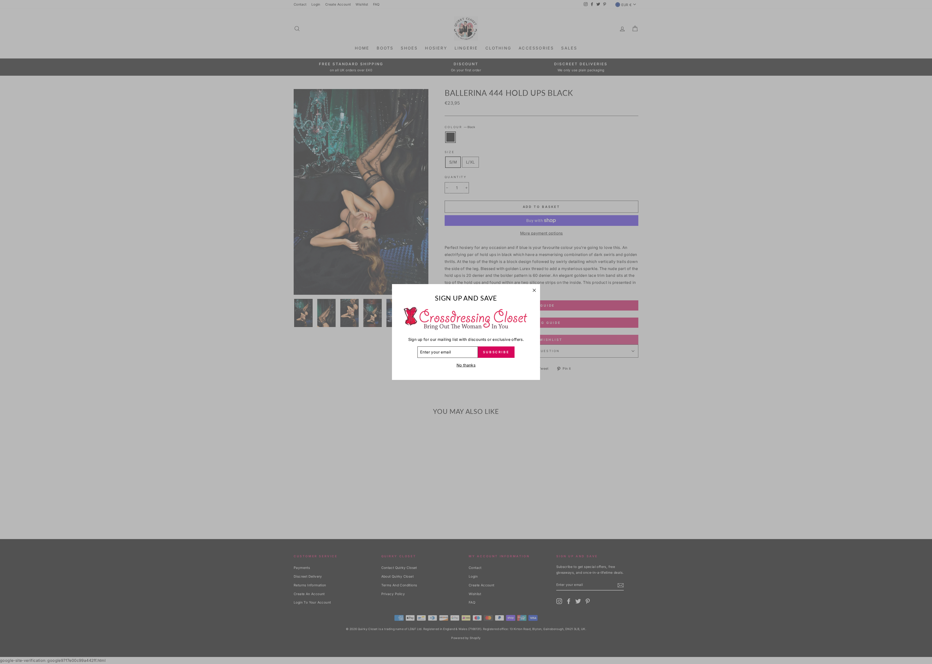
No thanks (466, 365)
